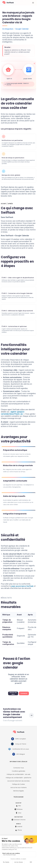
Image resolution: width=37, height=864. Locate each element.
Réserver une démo (13, 693)
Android (19, 826)
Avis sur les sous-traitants (19, 787)
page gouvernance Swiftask (22, 586)
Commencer (24, 693)
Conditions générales (18, 771)
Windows (19, 809)
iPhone (20, 830)
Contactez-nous (18, 768)
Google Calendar (22, 29)
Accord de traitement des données (18, 781)
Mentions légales (18, 791)
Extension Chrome (19, 820)
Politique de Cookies (18, 784)
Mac (19, 806)
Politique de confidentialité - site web (18, 774)
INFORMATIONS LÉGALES (18, 761)
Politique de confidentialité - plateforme (18, 778)
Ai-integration (7, 29)
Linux (19, 813)
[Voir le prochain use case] (31, 715)
